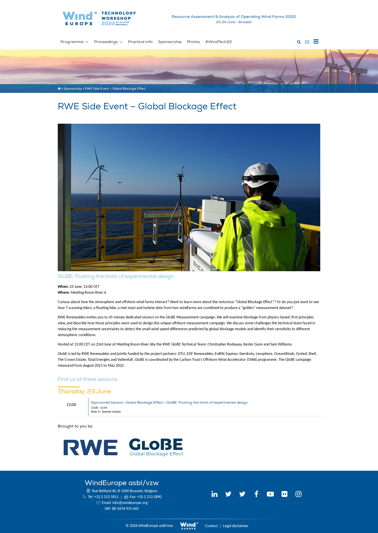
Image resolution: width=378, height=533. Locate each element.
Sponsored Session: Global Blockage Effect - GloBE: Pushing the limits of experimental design (169, 402)
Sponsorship (170, 41)
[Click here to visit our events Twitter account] (242, 495)
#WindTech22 (218, 41)
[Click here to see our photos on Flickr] (284, 495)
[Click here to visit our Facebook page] (256, 495)
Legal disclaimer (235, 526)
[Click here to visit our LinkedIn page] (214, 495)
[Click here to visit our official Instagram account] (298, 495)
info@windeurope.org (130, 503)
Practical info (140, 41)
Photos (193, 41)
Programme (72, 41)
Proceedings (106, 41)
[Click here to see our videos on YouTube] (270, 495)
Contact (211, 526)
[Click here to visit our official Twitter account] (228, 495)
